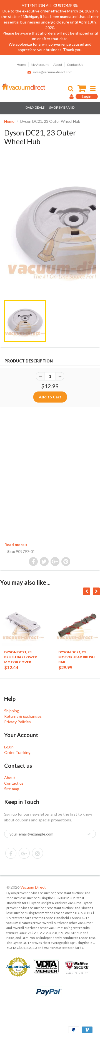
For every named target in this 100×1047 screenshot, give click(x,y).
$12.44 (11, 667)
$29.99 (65, 667)
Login (9, 747)
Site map (11, 788)
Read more (15, 544)
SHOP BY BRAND (61, 107)
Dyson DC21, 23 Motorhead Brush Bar (76, 657)
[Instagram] (37, 853)
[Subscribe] (89, 834)
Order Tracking (17, 752)
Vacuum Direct (33, 887)
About (57, 64)
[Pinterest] (24, 853)
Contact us (14, 783)
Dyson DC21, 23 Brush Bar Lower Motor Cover (20, 657)
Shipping (11, 710)
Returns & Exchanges (23, 716)
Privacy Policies (17, 721)
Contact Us (75, 64)
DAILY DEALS (35, 107)
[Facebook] (10, 853)
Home (21, 64)
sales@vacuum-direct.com (52, 72)
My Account (40, 64)
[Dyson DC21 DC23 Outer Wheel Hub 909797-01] (50, 227)
